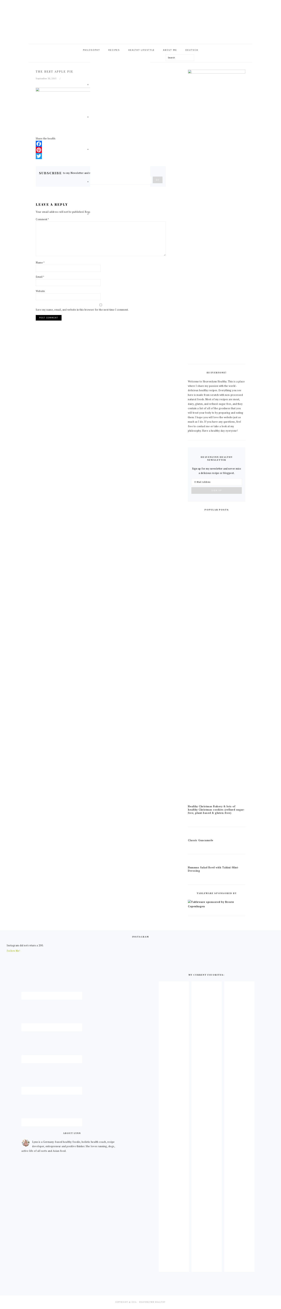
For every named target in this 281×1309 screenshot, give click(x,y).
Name (40, 262)
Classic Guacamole (200, 840)
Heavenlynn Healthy (140, 21)
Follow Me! (13, 950)
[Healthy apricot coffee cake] (174, 1268)
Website (40, 291)
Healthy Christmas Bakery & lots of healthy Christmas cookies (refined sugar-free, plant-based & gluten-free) (216, 810)
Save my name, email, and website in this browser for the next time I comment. (82, 309)
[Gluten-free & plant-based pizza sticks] (239, 1268)
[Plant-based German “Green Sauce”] (206, 1268)
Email (40, 276)
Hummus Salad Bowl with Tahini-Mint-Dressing (213, 869)
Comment (42, 219)
